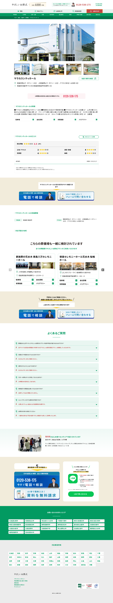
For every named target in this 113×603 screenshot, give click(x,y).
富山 (34, 557)
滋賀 (10, 561)
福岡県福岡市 (13, 532)
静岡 (82, 557)
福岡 (34, 565)
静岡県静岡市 (46, 525)
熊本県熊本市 (29, 532)
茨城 (66, 553)
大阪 (26, 561)
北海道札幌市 (13, 521)
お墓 (43, 14)
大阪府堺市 (29, 528)
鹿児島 (83, 565)
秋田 (42, 553)
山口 (90, 561)
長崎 (50, 565)
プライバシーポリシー (19, 579)
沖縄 (90, 565)
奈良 (42, 561)
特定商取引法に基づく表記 (21, 581)
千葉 (98, 553)
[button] (94, 42)
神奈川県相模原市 (15, 525)
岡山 (74, 561)
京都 (18, 561)
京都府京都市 (94, 525)
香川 (10, 565)
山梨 (58, 557)
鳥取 (58, 561)
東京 (10, 557)
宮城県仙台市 (29, 521)
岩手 (26, 553)
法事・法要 (33, 14)
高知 (26, 565)
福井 (50, 557)
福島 (58, 553)
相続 (70, 14)
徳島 (98, 561)
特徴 (21, 11)
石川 (42, 557)
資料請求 (88, 14)
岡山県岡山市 (62, 528)
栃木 (74, 553)
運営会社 (98, 14)
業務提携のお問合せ (19, 585)
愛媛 (18, 565)
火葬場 (24, 14)
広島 (82, 561)
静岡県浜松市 (62, 525)
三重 (98, 557)
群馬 (82, 553)
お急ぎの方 (96, 11)
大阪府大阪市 (13, 528)
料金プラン (40, 11)
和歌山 (51, 561)
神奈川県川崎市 (95, 521)
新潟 (26, 557)
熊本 (58, 565)
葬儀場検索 (78, 11)
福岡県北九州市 (95, 528)
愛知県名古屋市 (79, 525)
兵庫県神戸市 (46, 528)
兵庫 (34, 561)
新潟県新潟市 (29, 525)
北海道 (11, 553)
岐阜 (74, 557)
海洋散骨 (52, 14)
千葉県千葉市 (62, 521)
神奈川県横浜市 (79, 521)
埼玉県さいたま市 (47, 521)
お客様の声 (59, 11)
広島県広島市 (78, 528)
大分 (66, 565)
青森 (18, 553)
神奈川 (19, 557)
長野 (66, 557)
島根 (66, 561)
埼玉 (90, 553)
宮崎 (74, 565)
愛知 (90, 557)
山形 (50, 553)
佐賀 (42, 565)
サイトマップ (17, 587)
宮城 (34, 553)
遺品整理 (61, 14)
